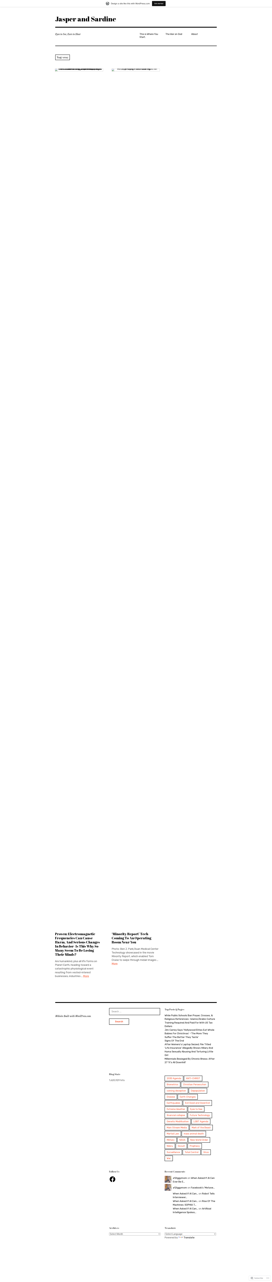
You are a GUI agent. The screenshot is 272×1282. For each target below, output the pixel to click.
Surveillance (173, 1152)
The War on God (173, 34)
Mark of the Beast (201, 1127)
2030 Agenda (174, 1078)
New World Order (199, 1140)
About (194, 34)
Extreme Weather (176, 1109)
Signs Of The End (174, 1040)
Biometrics (172, 1084)
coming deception (176, 1090)
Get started (158, 3)
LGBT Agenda (201, 1121)
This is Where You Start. (149, 35)
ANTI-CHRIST (193, 1078)
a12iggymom (180, 1178)
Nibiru (170, 1146)
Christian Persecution (194, 1084)
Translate (189, 1237)
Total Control (191, 1152)
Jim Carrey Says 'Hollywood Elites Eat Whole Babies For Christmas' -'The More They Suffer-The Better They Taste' (189, 1033)
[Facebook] (112, 1179)
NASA (182, 1140)
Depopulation (198, 1090)
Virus (206, 1152)
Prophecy (195, 1146)
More (86, 976)
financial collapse (176, 1115)
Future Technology (200, 1115)
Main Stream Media (177, 1127)
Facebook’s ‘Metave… (203, 1187)
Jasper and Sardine (85, 18)
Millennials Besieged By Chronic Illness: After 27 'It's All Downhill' (190, 1060)
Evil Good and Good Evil (197, 1103)
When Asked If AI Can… (185, 1193)
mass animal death (194, 1133)
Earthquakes (173, 1103)
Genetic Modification (178, 1121)
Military (171, 1140)
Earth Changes (188, 1096)
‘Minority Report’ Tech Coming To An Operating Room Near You (131, 938)
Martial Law (173, 1133)
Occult (181, 1146)
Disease (171, 1096)
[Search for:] (134, 1011)
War (169, 1158)
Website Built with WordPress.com (73, 1016)
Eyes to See (196, 1109)
